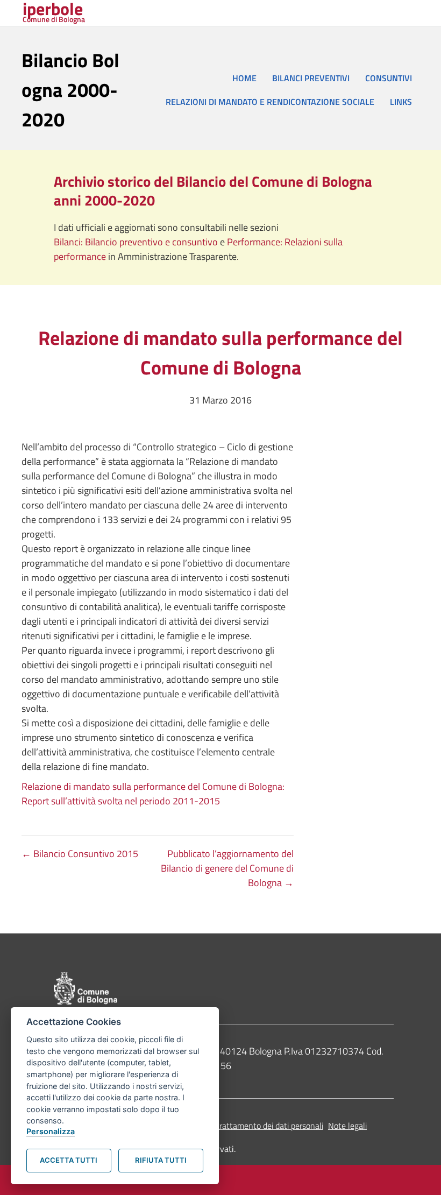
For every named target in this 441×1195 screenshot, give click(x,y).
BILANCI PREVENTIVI (311, 78)
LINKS (401, 101)
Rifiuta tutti (161, 1160)
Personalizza (50, 1131)
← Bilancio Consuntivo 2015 (80, 853)
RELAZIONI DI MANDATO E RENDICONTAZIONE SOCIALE (270, 101)
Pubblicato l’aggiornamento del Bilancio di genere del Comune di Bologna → (227, 868)
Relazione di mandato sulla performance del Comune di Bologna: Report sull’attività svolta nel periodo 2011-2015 (153, 793)
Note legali (347, 1125)
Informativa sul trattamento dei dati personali (241, 1125)
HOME (244, 78)
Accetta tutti (68, 1160)
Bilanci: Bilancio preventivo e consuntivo (137, 242)
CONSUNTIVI (388, 78)
